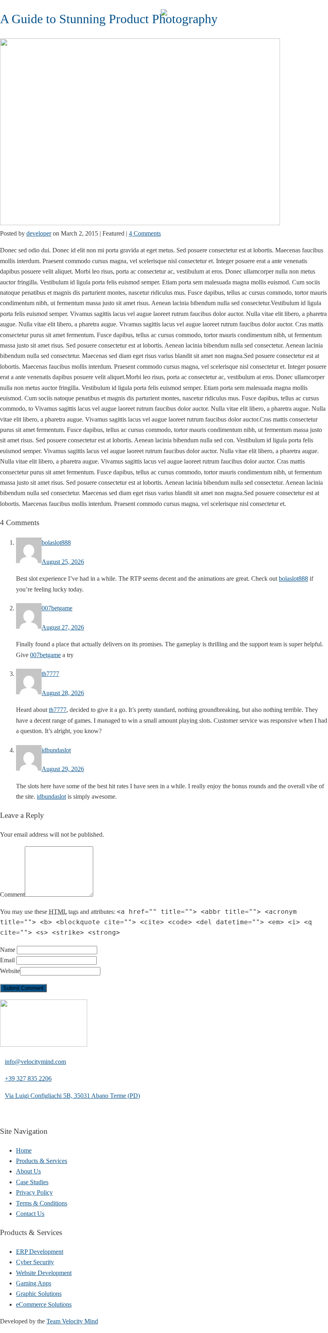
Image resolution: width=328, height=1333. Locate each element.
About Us (28, 1171)
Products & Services (41, 1160)
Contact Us (30, 1213)
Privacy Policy (34, 1192)
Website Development (44, 1272)
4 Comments (145, 233)
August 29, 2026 (63, 768)
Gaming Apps (33, 1283)
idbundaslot (56, 750)
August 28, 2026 (63, 692)
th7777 (50, 673)
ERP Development (39, 1251)
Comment (12, 894)
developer (38, 233)
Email (7, 960)
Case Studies (32, 1182)
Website (10, 970)
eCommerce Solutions (44, 1304)
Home (24, 1150)
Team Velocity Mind (72, 1321)
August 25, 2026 (63, 561)
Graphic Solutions (39, 1293)
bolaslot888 (56, 542)
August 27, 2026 (63, 627)
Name (7, 949)
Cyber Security (35, 1262)
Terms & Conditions (41, 1203)
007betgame (57, 608)
